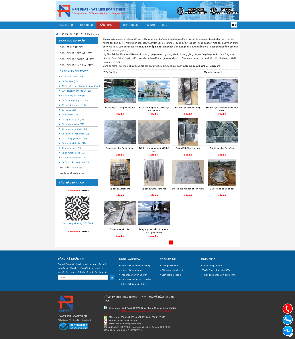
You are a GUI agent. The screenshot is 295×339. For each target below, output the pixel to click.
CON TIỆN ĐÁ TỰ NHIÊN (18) (76, 91)
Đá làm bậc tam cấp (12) (73, 157)
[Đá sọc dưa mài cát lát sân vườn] (188, 172)
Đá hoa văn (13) (69, 110)
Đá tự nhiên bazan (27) (72, 124)
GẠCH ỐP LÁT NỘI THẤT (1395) (75, 53)
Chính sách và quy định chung (135, 265)
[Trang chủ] (147, 10)
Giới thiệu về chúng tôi (172, 270)
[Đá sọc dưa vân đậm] (120, 213)
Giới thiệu (86, 25)
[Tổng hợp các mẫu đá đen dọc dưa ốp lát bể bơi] (154, 213)
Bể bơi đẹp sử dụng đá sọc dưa (120, 107)
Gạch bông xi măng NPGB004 (77, 218)
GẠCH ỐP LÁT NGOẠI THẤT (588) (76, 59)
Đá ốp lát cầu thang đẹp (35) (75, 162)
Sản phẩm (106, 25)
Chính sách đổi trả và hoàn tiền (135, 279)
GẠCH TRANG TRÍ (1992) (72, 47)
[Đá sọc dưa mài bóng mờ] (154, 172)
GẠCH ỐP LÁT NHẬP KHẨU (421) (76, 65)
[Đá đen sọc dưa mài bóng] (188, 91)
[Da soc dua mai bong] (120, 172)
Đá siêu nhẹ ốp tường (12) (74, 95)
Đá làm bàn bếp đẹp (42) (73, 143)
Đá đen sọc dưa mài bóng (188, 107)
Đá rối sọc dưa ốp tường (222, 148)
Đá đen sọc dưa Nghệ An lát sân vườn (222, 109)
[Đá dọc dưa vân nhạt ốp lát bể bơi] (154, 132)
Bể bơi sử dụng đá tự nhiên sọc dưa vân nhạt (154, 109)
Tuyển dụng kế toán (212, 265)
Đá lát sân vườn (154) (72, 76)
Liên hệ (166, 25)
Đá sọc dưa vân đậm (120, 229)
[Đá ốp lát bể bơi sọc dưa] (188, 132)
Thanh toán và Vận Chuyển (133, 275)
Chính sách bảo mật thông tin (134, 284)
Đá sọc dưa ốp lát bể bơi (222, 188)
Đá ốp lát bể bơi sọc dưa (188, 148)
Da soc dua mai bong (120, 188)
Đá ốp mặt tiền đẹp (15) (73, 153)
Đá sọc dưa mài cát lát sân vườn (188, 188)
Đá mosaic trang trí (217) (73, 105)
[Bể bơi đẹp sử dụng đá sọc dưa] (120, 91)
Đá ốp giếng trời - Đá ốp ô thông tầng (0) (79, 86)
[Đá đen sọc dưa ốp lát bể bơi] (120, 132)
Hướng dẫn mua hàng (131, 270)
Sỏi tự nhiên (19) (69, 114)
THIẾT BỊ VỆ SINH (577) (71, 173)
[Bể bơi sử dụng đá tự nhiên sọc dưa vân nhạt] (154, 91)
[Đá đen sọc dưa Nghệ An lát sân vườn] (222, 91)
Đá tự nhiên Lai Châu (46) (74, 129)
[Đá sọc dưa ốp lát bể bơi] (222, 172)
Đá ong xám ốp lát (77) (72, 119)
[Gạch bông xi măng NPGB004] (77, 203)
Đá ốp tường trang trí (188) (74, 100)
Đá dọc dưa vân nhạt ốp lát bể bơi (154, 149)
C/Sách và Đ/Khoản (130, 259)
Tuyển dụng (208, 259)
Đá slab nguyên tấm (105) (74, 138)
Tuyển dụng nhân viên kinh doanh (218, 275)
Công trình (130, 25)
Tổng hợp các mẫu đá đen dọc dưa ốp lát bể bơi (154, 231)
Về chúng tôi (168, 259)
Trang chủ (66, 25)
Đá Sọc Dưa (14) (69, 81)
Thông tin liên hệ (169, 265)
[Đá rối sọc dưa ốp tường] (222, 132)
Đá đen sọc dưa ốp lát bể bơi (120, 148)
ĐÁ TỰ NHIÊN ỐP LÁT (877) (73, 71)
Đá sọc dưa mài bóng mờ (154, 188)
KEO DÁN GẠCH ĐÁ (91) (71, 167)
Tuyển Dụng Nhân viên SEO (216, 270)
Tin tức (150, 25)
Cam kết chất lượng (171, 275)
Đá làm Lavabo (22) (71, 148)
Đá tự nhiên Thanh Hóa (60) (75, 133)
